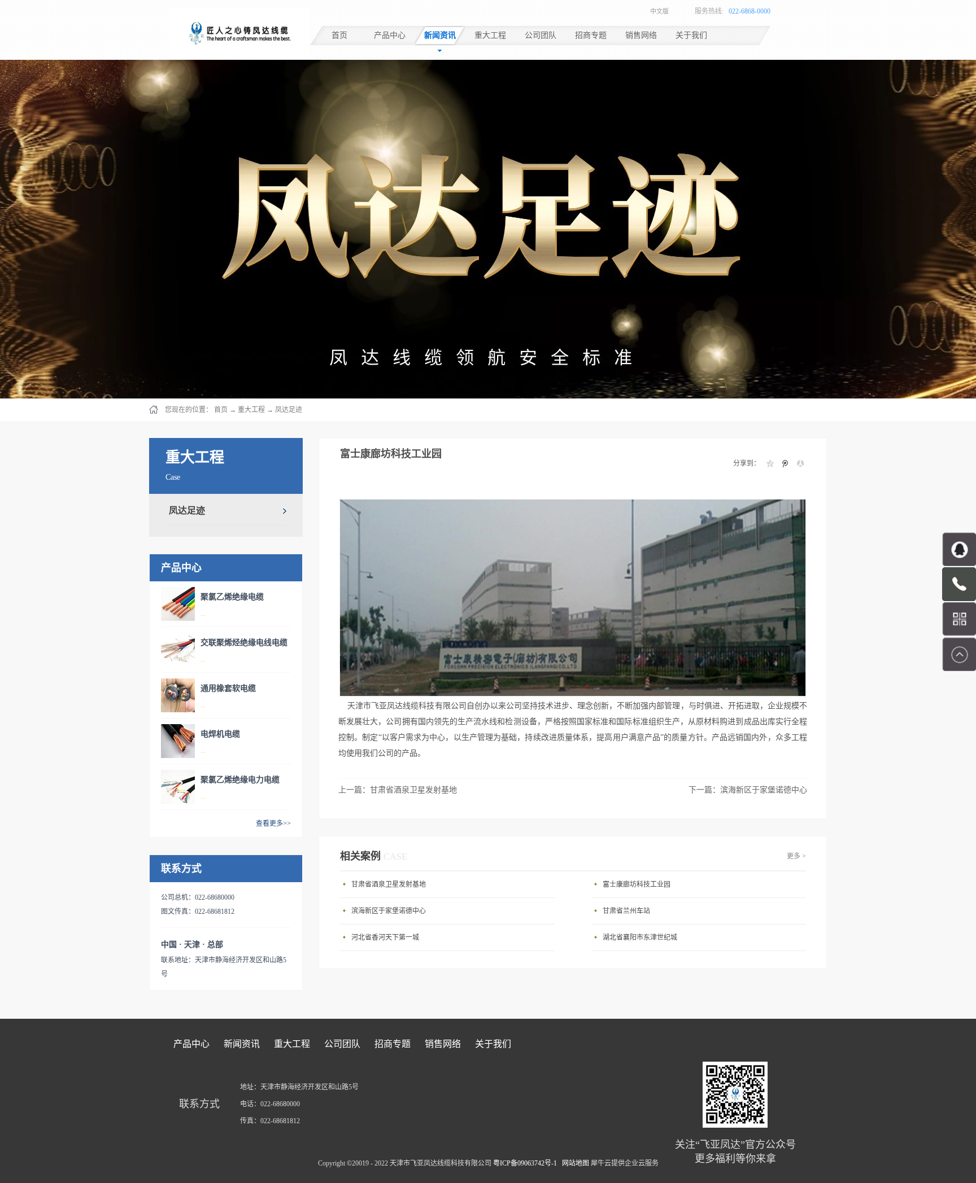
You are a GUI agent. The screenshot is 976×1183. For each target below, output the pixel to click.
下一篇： (748, 790)
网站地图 (574, 1163)
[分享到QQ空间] (769, 463)
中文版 (659, 11)
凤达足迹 (288, 410)
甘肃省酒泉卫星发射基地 (388, 884)
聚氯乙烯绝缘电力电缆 (240, 779)
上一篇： (397, 790)
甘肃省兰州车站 (626, 911)
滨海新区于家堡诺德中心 (388, 911)
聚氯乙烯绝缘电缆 (232, 597)
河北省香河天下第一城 (385, 937)
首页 (339, 35)
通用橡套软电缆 (228, 688)
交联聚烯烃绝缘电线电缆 (244, 642)
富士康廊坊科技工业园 (636, 884)
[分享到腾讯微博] (785, 463)
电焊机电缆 (220, 734)
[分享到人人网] (800, 463)
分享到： (746, 463)
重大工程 (251, 410)
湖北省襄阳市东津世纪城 (640, 937)
